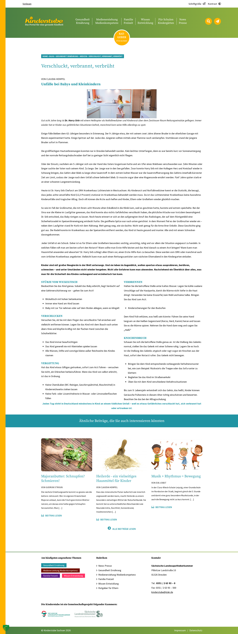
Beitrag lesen (53, 515)
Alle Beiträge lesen (124, 528)
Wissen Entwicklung (73, 575)
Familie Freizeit (50, 575)
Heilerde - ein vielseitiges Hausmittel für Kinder (116, 478)
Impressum (180, 630)
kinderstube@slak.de (162, 592)
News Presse (105, 565)
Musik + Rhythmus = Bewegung (176, 476)
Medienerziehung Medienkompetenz (60, 570)
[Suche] (208, 21)
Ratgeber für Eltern (108, 588)
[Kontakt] (217, 21)
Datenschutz (195, 630)
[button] (6, 628)
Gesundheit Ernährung (53, 565)
